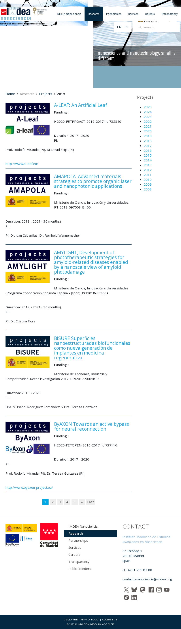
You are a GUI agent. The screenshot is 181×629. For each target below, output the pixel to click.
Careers (150, 14)
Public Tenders (79, 568)
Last (90, 502)
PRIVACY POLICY (90, 619)
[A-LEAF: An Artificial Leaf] (28, 119)
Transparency (169, 14)
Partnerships (113, 14)
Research (94, 14)
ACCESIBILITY (109, 619)
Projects (45, 93)
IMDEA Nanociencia (69, 14)
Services (133, 14)
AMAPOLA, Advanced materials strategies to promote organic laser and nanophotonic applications (93, 181)
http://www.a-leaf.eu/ (22, 163)
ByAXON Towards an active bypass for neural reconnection (91, 426)
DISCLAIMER (71, 619)
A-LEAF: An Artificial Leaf (80, 105)
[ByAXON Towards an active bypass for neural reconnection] (28, 437)
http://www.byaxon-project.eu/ (29, 487)
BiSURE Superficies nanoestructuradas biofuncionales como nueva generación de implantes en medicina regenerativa (92, 348)
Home (10, 93)
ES (126, 27)
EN (119, 27)
